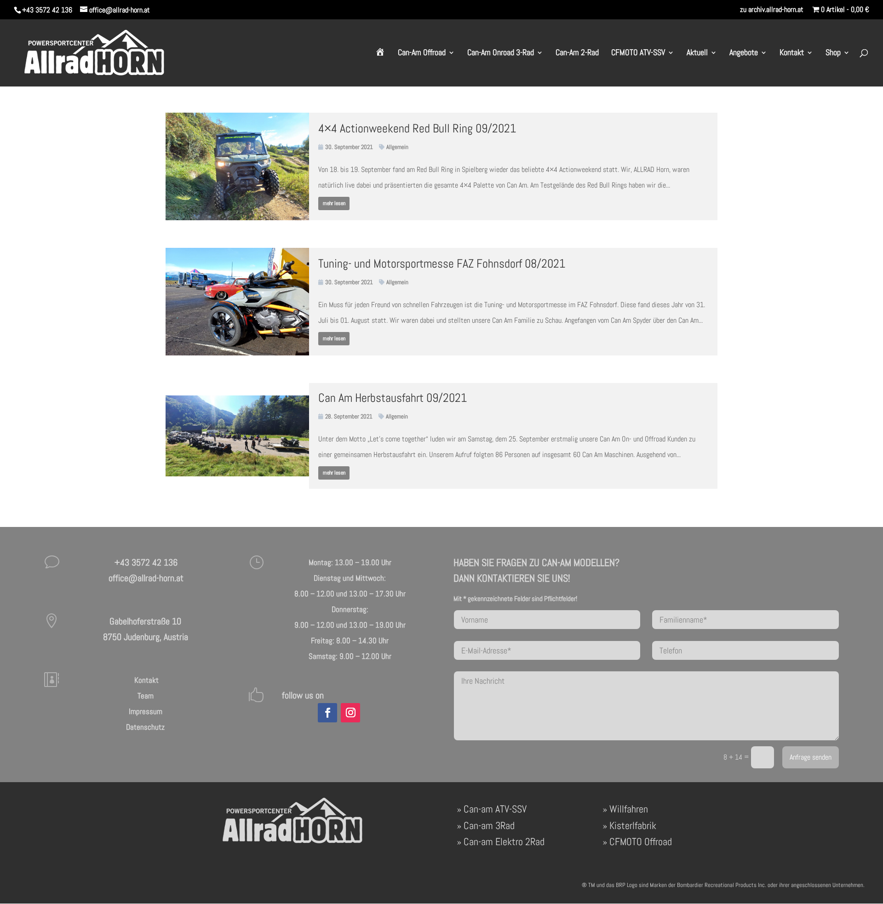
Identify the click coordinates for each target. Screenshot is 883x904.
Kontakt (145, 680)
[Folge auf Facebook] (327, 712)
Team (146, 696)
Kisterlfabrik (632, 825)
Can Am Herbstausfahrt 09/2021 (392, 398)
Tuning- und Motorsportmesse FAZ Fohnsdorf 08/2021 (441, 263)
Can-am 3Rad (489, 825)
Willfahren (628, 808)
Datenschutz (145, 727)
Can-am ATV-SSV (495, 808)
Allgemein (397, 147)
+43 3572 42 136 (47, 10)
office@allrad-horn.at (146, 578)
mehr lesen (334, 203)
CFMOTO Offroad (640, 841)
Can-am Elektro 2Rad (504, 841)
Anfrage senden (810, 757)
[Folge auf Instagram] (350, 712)
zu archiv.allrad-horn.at (771, 10)
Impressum (145, 711)
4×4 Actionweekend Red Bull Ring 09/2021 (417, 128)
